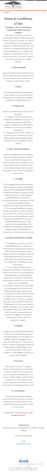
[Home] (13, 9)
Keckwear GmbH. (23, 470)
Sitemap (21, 464)
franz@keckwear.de (18, 415)
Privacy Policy (30, 464)
